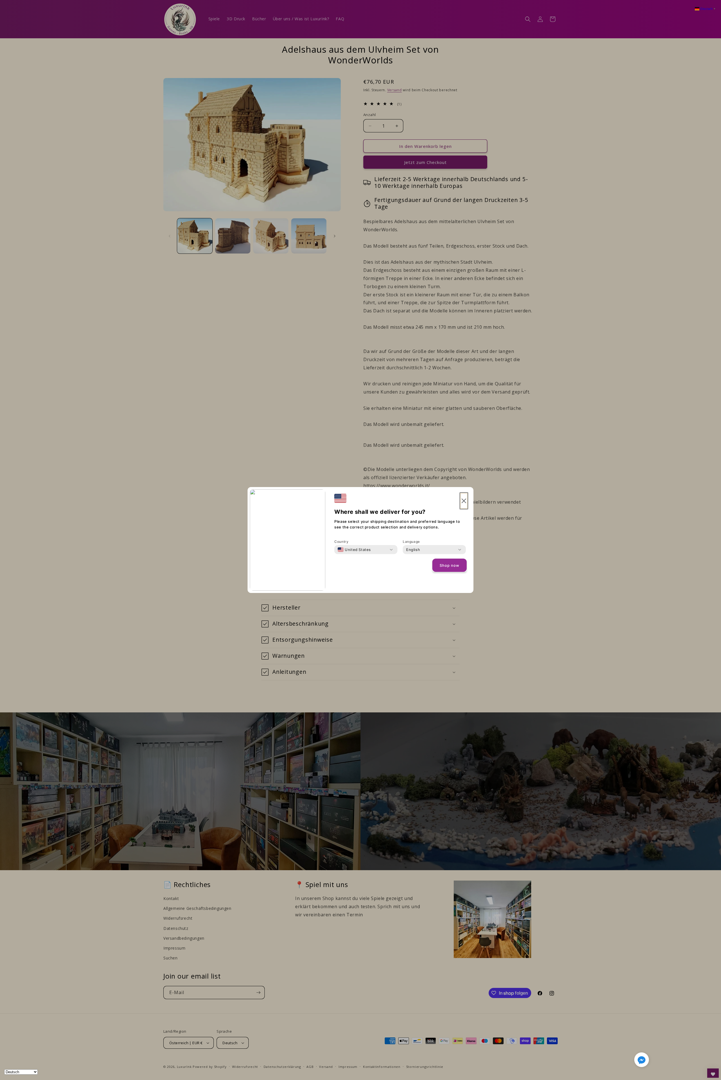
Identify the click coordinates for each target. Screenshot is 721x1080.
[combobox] (354, 549)
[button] (641, 1060)
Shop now (449, 565)
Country (341, 541)
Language (411, 541)
